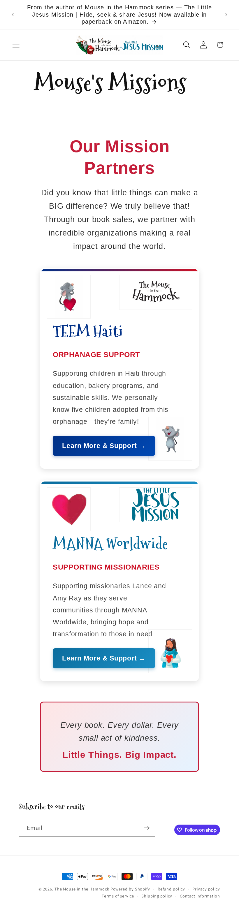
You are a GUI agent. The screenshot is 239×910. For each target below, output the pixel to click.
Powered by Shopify (130, 889)
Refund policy (171, 889)
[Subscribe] (146, 828)
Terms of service (118, 896)
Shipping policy (156, 896)
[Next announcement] (226, 14)
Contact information (200, 896)
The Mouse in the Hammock (82, 889)
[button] (16, 44)
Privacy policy (206, 889)
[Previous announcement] (12, 14)
